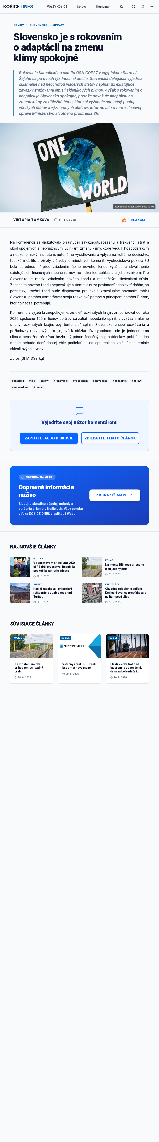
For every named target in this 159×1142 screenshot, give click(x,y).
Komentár (103, 6)
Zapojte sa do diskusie (49, 438)
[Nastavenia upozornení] (143, 6)
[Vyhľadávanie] (133, 6)
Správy (81, 6)
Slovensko (38, 25)
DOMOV (18, 25)
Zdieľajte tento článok (110, 438)
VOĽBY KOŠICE (57, 6)
